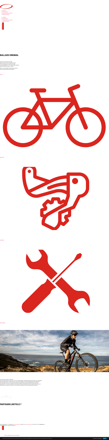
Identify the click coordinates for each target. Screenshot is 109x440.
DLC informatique (16, 435)
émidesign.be (10, 435)
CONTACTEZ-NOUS (5, 14)
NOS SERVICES (5, 11)
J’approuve (104, 438)
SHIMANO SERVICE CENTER (7, 13)
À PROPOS (4, 10)
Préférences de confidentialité (98, 438)
